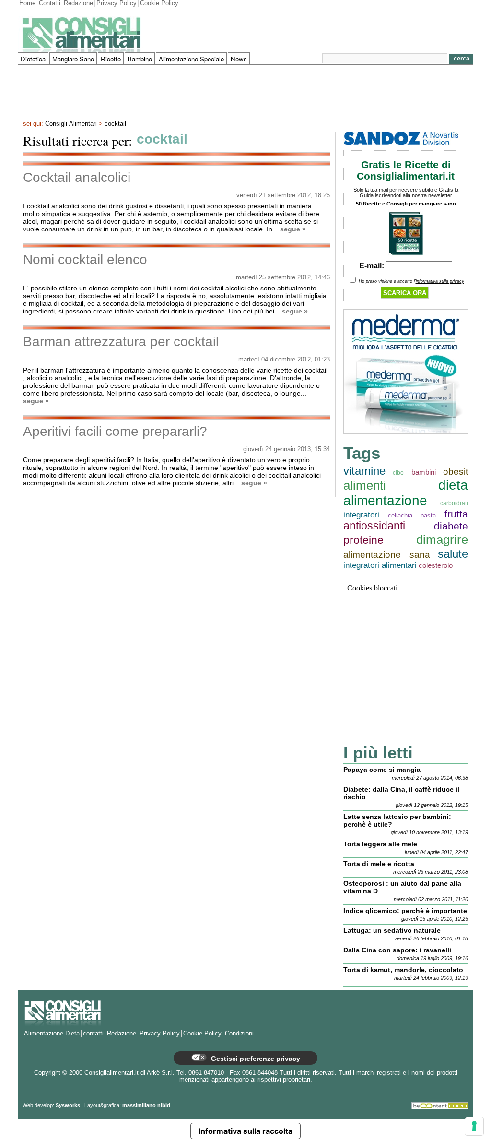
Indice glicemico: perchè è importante (405, 910)
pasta (428, 515)
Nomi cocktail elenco (85, 259)
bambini (423, 472)
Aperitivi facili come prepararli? (115, 431)
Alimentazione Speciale (191, 58)
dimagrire (442, 539)
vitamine (364, 470)
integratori (361, 514)
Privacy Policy (116, 3)
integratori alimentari (380, 565)
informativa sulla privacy (440, 281)
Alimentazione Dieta (52, 1033)
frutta (456, 513)
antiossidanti (374, 526)
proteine (363, 540)
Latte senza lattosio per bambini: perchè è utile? (397, 820)
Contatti (49, 3)
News (239, 58)
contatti (93, 1033)
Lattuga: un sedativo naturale (392, 930)
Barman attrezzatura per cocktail (121, 341)
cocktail (115, 123)
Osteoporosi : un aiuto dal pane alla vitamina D (402, 887)
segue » (293, 229)
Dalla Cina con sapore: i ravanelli (397, 950)
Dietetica (33, 58)
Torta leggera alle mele (380, 844)
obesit (455, 472)
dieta (453, 485)
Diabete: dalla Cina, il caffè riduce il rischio (401, 793)
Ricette (111, 58)
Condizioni (239, 1033)
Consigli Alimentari (71, 123)
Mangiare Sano (73, 58)
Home (27, 3)
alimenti (364, 485)
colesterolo (436, 565)
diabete (451, 525)
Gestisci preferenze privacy (254, 1058)
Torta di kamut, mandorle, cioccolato (403, 970)
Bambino (140, 58)
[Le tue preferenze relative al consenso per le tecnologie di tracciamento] (474, 1126)
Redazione (78, 3)
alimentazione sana (386, 555)
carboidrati (454, 503)
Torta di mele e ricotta (378, 863)
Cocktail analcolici (76, 177)
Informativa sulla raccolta (245, 1131)
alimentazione (385, 500)
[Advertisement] (245, 91)
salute (453, 553)
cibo (398, 472)
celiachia (400, 515)
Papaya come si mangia (382, 769)
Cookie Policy (159, 3)
